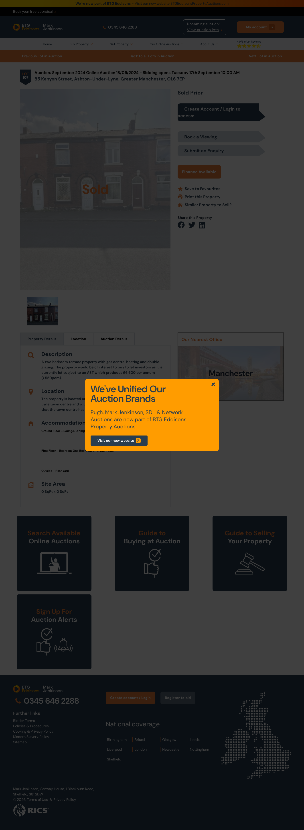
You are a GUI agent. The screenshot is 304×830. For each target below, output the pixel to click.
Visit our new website (115, 440)
